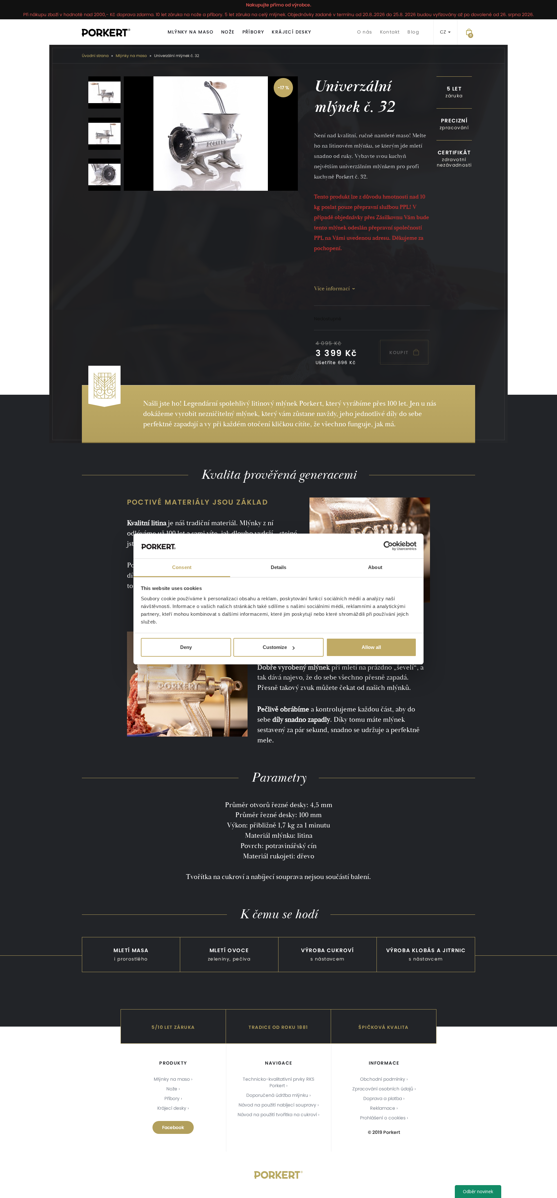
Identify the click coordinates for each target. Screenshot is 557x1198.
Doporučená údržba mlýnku (277, 1095)
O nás (364, 32)
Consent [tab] (181, 567)
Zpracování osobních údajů (382, 1089)
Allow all (371, 647)
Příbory (253, 32)
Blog (413, 32)
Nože (228, 32)
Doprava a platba (382, 1098)
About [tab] (375, 567)
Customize (275, 647)
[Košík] (469, 32)
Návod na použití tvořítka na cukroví (277, 1114)
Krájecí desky (291, 32)
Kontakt (390, 32)
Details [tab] (279, 567)
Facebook (173, 1127)
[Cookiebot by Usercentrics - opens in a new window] (388, 546)
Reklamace (382, 1108)
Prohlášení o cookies (383, 1118)
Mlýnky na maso (190, 32)
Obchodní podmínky (382, 1079)
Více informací (332, 288)
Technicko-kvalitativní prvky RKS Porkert (278, 1082)
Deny (186, 647)
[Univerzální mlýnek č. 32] (211, 133)
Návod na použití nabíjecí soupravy (277, 1105)
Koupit (399, 352)
